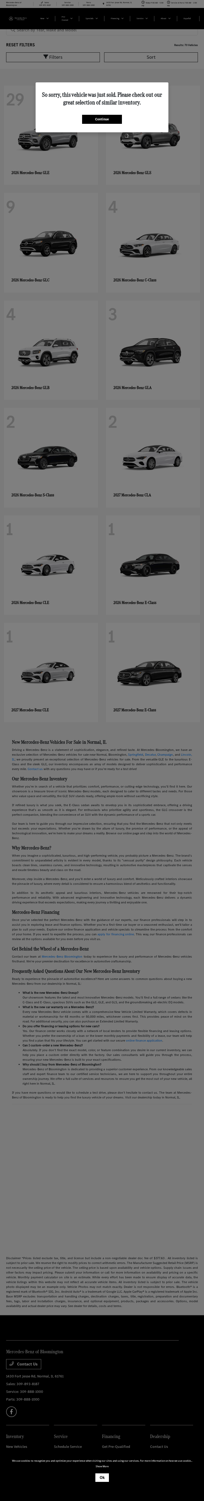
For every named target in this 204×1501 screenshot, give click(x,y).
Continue (102, 119)
